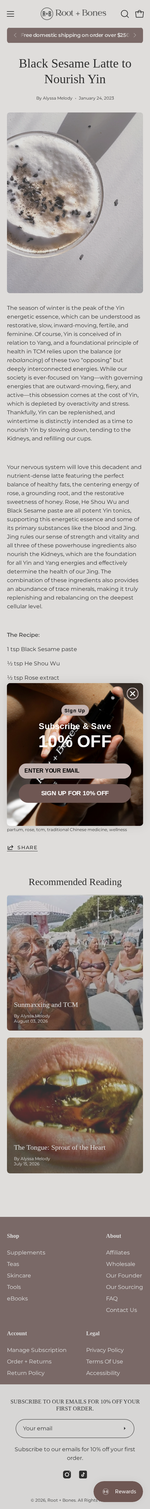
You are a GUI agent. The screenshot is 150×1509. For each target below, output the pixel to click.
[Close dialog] (133, 693)
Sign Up (75, 710)
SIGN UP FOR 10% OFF (75, 793)
